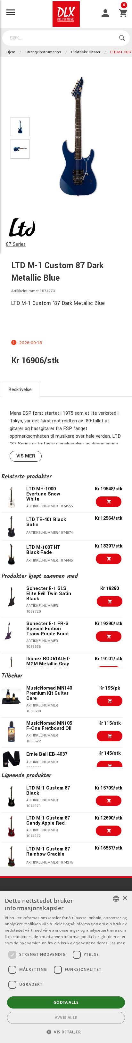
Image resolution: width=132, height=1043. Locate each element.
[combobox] (116, 899)
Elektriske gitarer (85, 52)
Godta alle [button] (66, 1002)
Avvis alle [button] (66, 1017)
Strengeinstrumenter (43, 52)
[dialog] (66, 967)
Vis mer (25, 456)
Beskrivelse (20, 389)
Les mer (117, 943)
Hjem (10, 52)
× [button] (124, 898)
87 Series (16, 244)
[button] (66, 1032)
